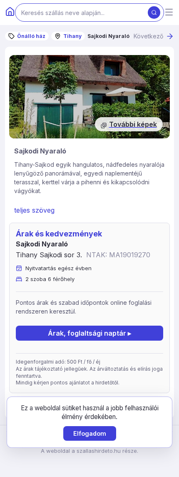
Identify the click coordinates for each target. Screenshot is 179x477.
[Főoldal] (10, 12)
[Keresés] (154, 12)
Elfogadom (89, 433)
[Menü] (169, 12)
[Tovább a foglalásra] (89, 96)
